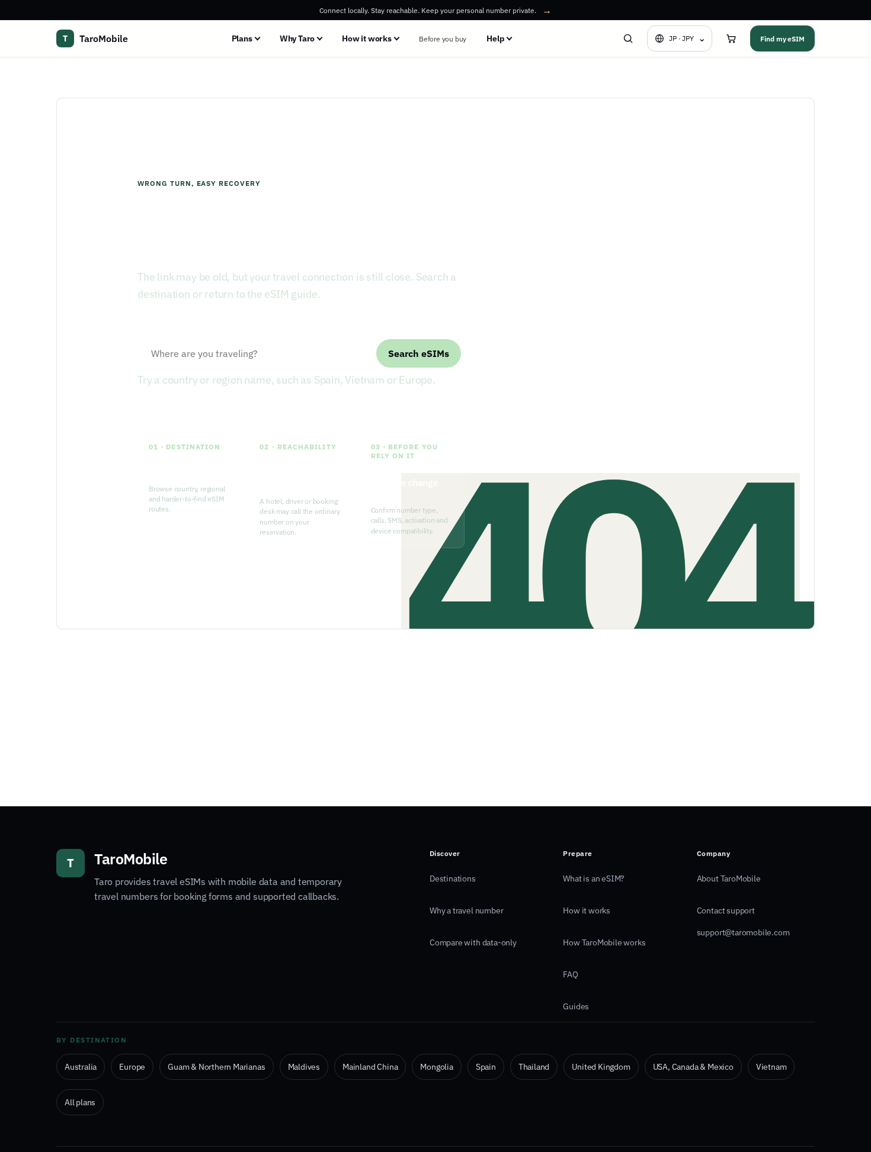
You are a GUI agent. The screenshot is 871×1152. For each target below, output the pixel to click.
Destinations (453, 878)
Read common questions (319, 407)
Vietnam (771, 1066)
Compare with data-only (473, 942)
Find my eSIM (782, 38)
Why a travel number (466, 910)
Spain (486, 1066)
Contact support (726, 910)
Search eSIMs (418, 353)
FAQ (570, 974)
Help (495, 38)
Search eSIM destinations (182, 326)
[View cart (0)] (731, 38)
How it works (367, 38)
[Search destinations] (628, 38)
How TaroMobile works (604, 942)
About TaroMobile (729, 878)
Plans (242, 38)
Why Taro (297, 38)
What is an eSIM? (594, 878)
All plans (80, 1102)
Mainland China (370, 1066)
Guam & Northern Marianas (216, 1066)
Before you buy (442, 38)
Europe (132, 1066)
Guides (576, 1006)
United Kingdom (601, 1066)
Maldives (304, 1066)
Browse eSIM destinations (194, 407)
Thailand (533, 1066)
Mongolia (436, 1066)
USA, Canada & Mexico (693, 1066)
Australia (81, 1066)
